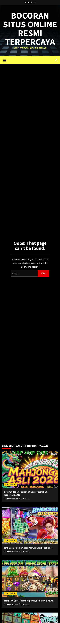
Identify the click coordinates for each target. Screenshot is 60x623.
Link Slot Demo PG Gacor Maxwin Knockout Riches (28, 547)
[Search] (56, 60)
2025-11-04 (25, 551)
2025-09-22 (25, 604)
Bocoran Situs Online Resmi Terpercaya (30, 29)
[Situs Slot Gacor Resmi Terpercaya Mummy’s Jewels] (30, 578)
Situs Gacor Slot (12, 498)
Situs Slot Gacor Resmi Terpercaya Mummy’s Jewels (29, 600)
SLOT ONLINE (10, 484)
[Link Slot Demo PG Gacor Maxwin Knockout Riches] (30, 525)
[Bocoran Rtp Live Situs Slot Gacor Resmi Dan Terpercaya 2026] (30, 469)
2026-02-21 (25, 498)
